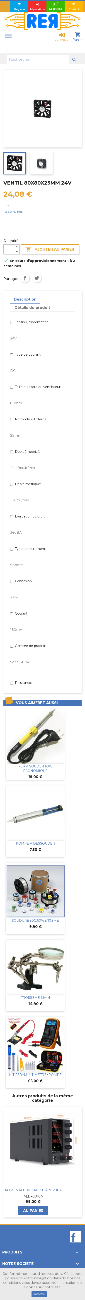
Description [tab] (25, 299)
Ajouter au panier (50, 249)
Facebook (75, 1244)
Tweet (36, 278)
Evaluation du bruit (30, 516)
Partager (24, 278)
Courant (21, 613)
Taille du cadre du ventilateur (37, 387)
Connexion (23, 581)
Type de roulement (30, 549)
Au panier (33, 1211)
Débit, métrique (27, 484)
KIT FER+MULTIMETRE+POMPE (35, 1075)
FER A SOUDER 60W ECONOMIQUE (35, 768)
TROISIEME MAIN (35, 998)
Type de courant (28, 354)
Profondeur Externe (30, 419)
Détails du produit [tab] (32, 307)
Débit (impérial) (27, 452)
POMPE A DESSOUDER (35, 843)
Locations (55, 8)
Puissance (23, 683)
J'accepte (39, 1294)
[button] (5, 1162)
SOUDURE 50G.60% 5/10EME (35, 921)
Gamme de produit (30, 646)
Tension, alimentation (32, 322)
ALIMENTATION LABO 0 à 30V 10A (33, 1190)
